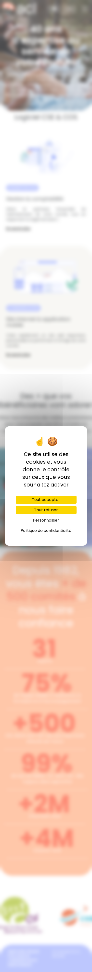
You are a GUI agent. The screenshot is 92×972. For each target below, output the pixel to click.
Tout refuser (46, 510)
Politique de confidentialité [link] (46, 530)
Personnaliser (46, 520)
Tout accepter (46, 499)
